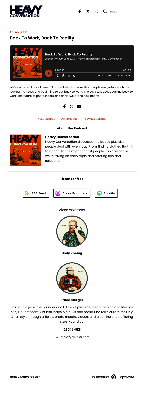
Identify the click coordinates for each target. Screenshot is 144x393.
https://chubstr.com (74, 337)
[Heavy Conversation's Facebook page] (79, 11)
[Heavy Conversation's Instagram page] (94, 11)
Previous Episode (94, 119)
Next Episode (46, 119)
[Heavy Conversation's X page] (86, 11)
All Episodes (69, 119)
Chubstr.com (28, 312)
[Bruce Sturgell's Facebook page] (65, 329)
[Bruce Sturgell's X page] (69, 329)
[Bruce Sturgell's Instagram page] (74, 329)
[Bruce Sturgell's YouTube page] (78, 329)
